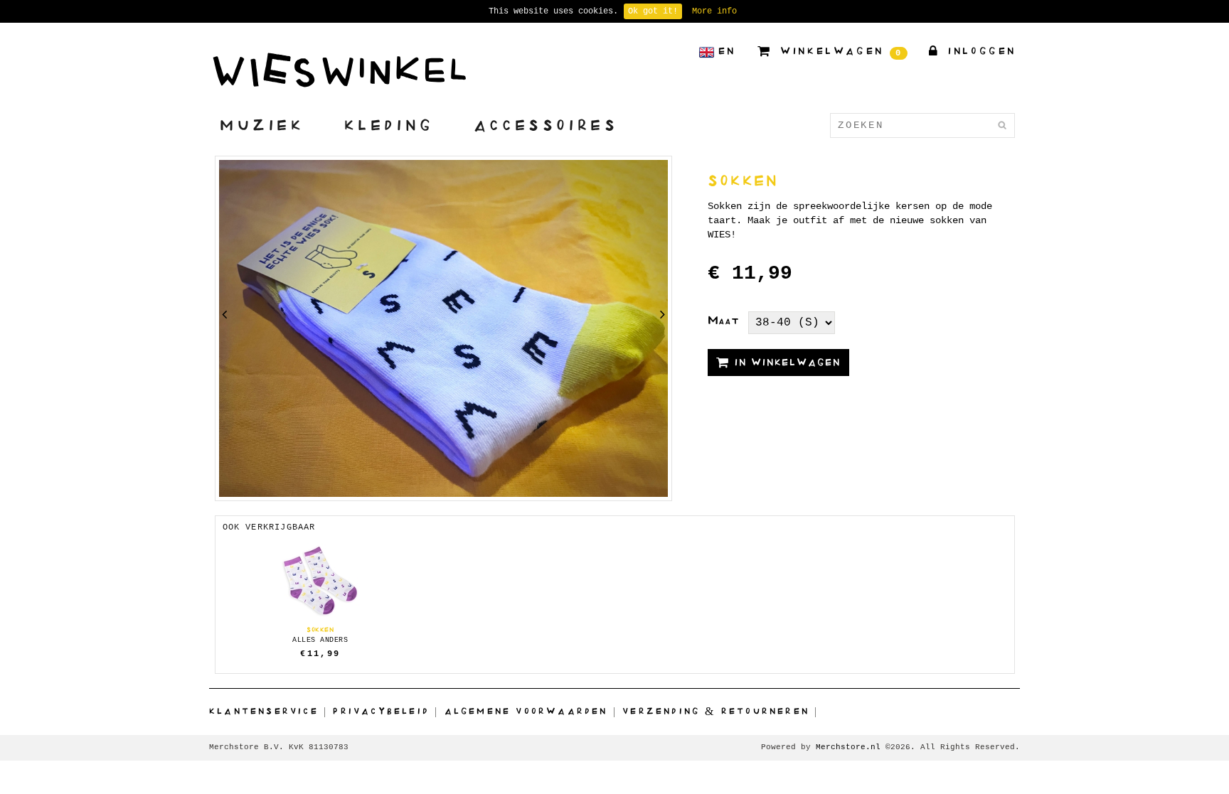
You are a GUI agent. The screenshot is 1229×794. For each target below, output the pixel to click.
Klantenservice (264, 711)
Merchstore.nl (848, 747)
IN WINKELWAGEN (785, 362)
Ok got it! (653, 11)
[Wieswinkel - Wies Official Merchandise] (339, 69)
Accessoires (546, 124)
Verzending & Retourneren (715, 711)
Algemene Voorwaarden (526, 711)
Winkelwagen (839, 52)
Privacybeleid (381, 711)
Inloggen (979, 50)
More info (714, 11)
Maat (723, 320)
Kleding (389, 124)
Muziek (262, 124)
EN (727, 50)
